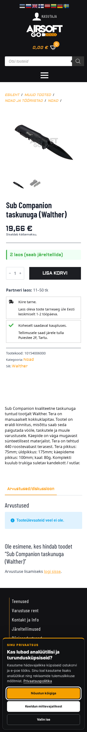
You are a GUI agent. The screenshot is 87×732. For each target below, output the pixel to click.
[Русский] (29, 5)
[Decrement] (10, 273)
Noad (53, 101)
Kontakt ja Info (25, 619)
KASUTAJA (49, 16)
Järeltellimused (26, 629)
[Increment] (20, 273)
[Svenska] (66, 5)
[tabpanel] (43, 539)
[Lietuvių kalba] (54, 5)
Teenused (20, 601)
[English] (35, 5)
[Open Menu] (44, 75)
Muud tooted (37, 95)
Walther (20, 366)
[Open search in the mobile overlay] (44, 61)
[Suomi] (41, 5)
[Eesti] (22, 5)
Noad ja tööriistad (24, 101)
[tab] (31, 489)
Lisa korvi (55, 273)
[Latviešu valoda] (47, 5)
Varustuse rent (25, 610)
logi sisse (52, 571)
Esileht (12, 95)
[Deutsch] (60, 5)
